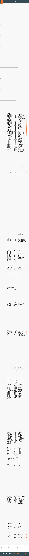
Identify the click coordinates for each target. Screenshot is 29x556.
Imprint (25, 553)
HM (26, 114)
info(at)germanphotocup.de (16, 553)
